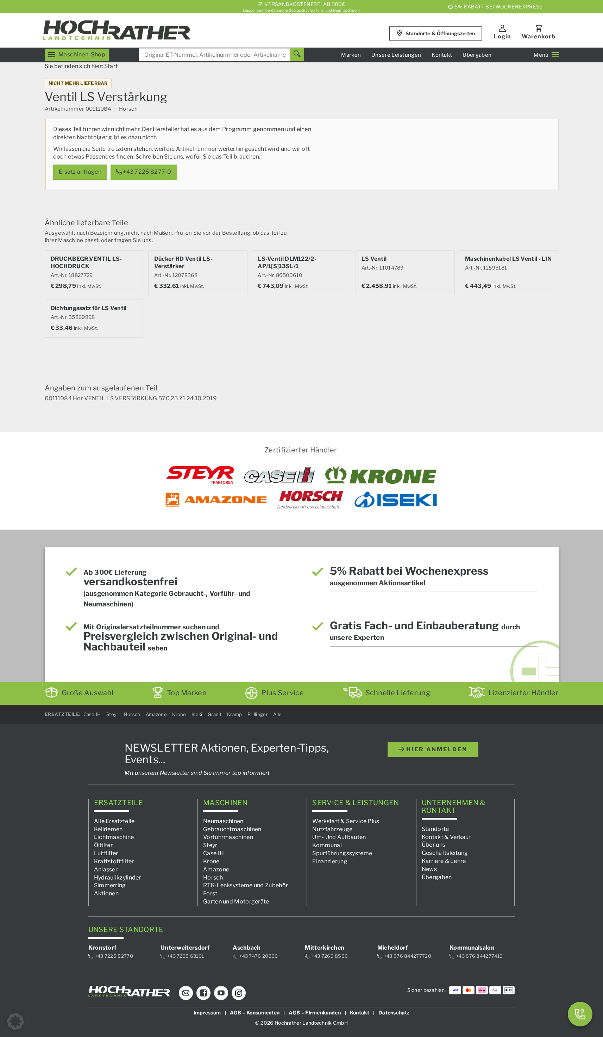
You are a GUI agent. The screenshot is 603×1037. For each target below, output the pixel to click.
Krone (179, 714)
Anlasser (106, 869)
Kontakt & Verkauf (446, 836)
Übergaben (477, 55)
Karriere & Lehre (444, 861)
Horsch (132, 714)
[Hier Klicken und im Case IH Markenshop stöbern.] (279, 475)
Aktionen (106, 893)
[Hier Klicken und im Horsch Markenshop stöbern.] (310, 499)
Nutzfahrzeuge (332, 829)
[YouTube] (221, 993)
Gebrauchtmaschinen (232, 829)
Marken (351, 55)
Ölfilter (103, 845)
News (429, 869)
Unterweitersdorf (185, 947)
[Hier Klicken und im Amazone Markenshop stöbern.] (216, 500)
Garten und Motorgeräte (236, 901)
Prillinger (257, 714)
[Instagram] (239, 993)
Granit (215, 714)
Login (502, 36)
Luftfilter (106, 853)
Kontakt (442, 55)
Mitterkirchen (324, 947)
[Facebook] (203, 993)
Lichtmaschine (114, 837)
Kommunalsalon (472, 947)
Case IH (92, 714)
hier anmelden (435, 749)
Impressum (207, 1013)
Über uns (433, 844)
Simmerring (110, 885)
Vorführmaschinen (228, 837)
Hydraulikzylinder (117, 877)
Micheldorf (392, 947)
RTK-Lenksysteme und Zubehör (245, 885)
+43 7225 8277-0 (146, 171)
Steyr (112, 714)
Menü (541, 55)
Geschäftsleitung (445, 853)
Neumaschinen (223, 821)
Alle (277, 714)
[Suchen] (297, 54)
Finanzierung (329, 861)
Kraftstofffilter (114, 861)
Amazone (156, 714)
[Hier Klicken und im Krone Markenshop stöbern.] (381, 475)
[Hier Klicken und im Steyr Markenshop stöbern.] (200, 475)
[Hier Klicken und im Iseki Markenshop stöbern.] (396, 499)
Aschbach (246, 947)
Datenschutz (393, 1013)
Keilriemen (108, 829)
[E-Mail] (186, 993)
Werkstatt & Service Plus (345, 821)
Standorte (435, 829)
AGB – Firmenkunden (314, 1013)
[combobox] (221, 54)
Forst (210, 893)
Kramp (234, 714)
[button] (15, 1021)
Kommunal (326, 845)
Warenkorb (538, 36)
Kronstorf (102, 947)
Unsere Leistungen (396, 55)
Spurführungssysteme (342, 853)
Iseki (196, 714)
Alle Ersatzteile (114, 821)
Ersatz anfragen (80, 171)
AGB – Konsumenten (254, 1013)
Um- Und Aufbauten (339, 837)
